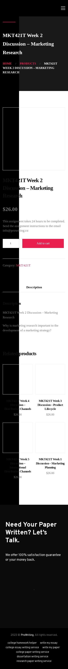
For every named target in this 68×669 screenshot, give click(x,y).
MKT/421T (23, 265)
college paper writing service (32, 652)
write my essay (48, 643)
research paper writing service (34, 661)
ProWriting (27, 635)
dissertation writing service (32, 656)
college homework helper (22, 643)
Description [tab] (34, 287)
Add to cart (43, 243)
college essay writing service (22, 647)
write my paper (51, 647)
